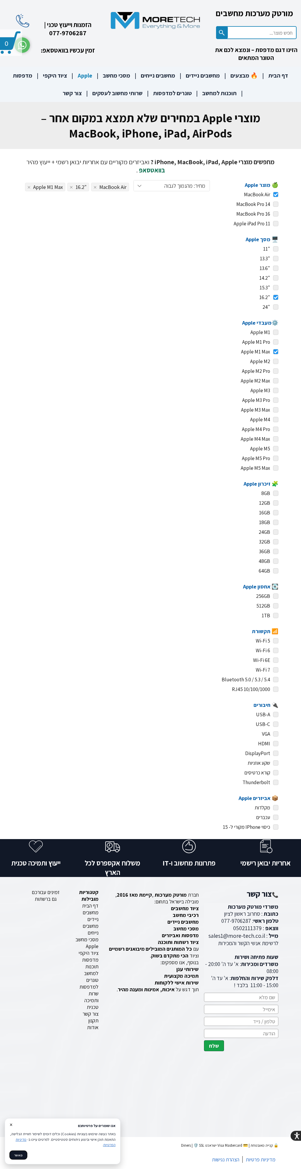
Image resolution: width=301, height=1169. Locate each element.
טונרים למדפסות (172, 93)
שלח (214, 1045)
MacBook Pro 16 (253, 213)
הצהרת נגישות (225, 1159)
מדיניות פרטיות (260, 1159)
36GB (264, 551)
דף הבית (278, 75)
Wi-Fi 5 (263, 640)
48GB (264, 561)
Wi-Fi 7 (263, 669)
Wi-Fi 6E (261, 660)
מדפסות (22, 75)
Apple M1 (260, 332)
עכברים (263, 817)
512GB (263, 605)
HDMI (264, 743)
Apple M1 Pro (256, 341)
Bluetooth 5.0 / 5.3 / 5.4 (246, 679)
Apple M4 (260, 419)
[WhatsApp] (22, 45)
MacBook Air (257, 194)
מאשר (18, 1155)
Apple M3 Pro (256, 400)
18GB (264, 522)
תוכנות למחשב (219, 93)
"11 (266, 248)
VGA (266, 733)
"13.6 (265, 268)
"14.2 (264, 277)
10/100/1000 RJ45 (251, 689)
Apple (85, 75)
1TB (266, 615)
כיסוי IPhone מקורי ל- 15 (246, 827)
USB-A (263, 714)
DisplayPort (257, 753)
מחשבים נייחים (158, 75)
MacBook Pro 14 (253, 204)
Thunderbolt (256, 782)
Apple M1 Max (255, 351)
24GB (264, 532)
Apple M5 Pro (256, 458)
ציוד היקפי (55, 75)
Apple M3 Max (255, 409)
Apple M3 (260, 390)
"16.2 (264, 297)
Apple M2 (260, 361)
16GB (264, 512)
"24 (266, 306)
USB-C (263, 724)
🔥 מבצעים (244, 75)
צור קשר (72, 93)
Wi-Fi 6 (263, 650)
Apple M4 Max (255, 438)
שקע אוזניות (259, 762)
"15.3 (265, 287)
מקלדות (262, 807)
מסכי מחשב (116, 75)
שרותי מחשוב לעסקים (117, 93)
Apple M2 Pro (256, 371)
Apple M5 (260, 448)
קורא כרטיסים (257, 772)
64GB (264, 570)
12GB (264, 502)
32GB (264, 541)
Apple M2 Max (255, 380)
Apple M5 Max (255, 467)
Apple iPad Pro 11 (252, 223)
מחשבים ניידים (203, 75)
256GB (263, 596)
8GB (265, 493)
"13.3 (265, 258)
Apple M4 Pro (256, 429)
